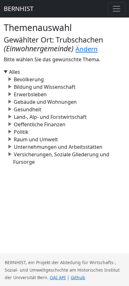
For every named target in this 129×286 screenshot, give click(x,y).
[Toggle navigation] (116, 9)
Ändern (86, 48)
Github (78, 277)
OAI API (58, 277)
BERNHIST (19, 8)
